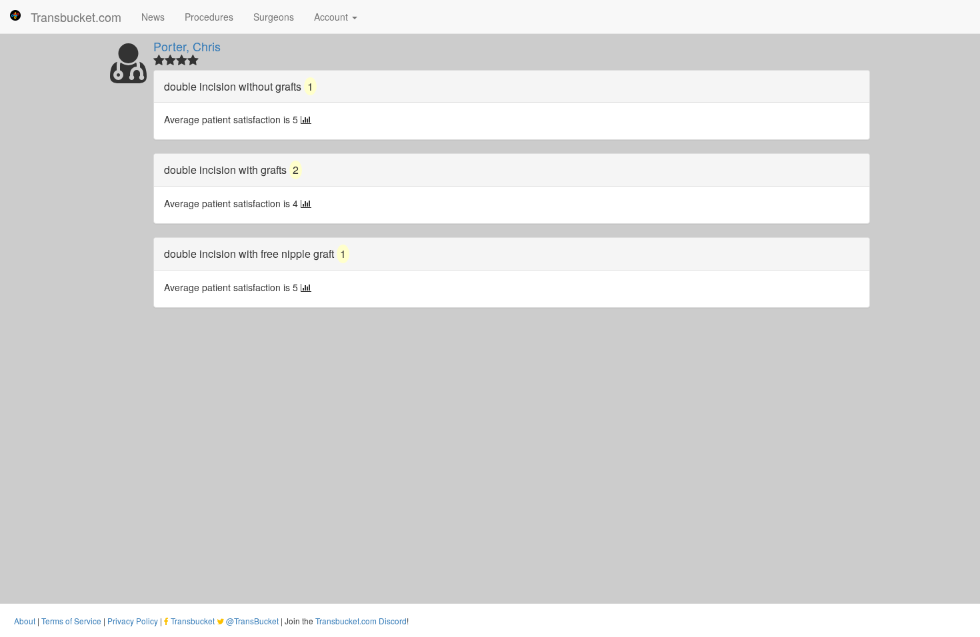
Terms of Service (71, 620)
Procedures (209, 16)
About (24, 620)
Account (332, 16)
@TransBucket (252, 620)
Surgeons (273, 16)
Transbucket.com (76, 16)
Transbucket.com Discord (361, 620)
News (153, 16)
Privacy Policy (132, 620)
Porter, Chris (187, 46)
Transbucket (193, 620)
